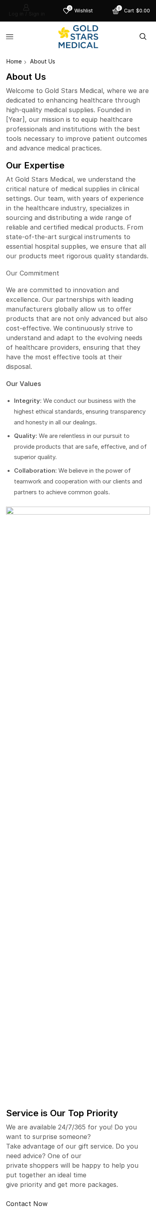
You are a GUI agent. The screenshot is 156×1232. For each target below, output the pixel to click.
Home (14, 61)
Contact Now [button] (27, 1204)
